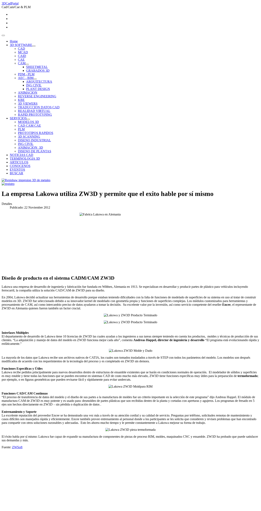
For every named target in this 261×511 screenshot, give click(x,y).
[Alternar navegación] (3, 35)
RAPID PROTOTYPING (35, 114)
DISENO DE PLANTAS (34, 151)
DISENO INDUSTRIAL (34, 140)
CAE (21, 59)
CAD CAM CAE (29, 125)
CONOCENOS (20, 166)
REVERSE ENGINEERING (37, 96)
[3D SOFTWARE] (33, 46)
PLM (21, 129)
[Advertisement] (124, 480)
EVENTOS (17, 169)
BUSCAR (16, 173)
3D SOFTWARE (21, 45)
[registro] (8, 184)
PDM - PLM (26, 74)
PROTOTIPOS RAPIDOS (35, 133)
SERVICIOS (18, 118)
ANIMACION (27, 92)
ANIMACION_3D (30, 147)
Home (14, 41)
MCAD (23, 52)
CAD (21, 48)
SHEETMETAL (37, 67)
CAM (21, 63)
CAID (22, 56)
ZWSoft (17, 447)
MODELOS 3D (28, 122)
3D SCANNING (29, 136)
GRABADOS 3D (38, 70)
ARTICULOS (19, 162)
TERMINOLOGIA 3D (25, 158)
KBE (21, 100)
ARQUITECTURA (39, 81)
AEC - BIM (25, 78)
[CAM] (27, 64)
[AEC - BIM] (35, 79)
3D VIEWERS (28, 103)
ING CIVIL (34, 85)
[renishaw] (26, 180)
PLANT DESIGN (38, 89)
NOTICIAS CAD (21, 155)
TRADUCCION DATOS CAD (39, 107)
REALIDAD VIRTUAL (34, 111)
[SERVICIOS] (28, 119)
